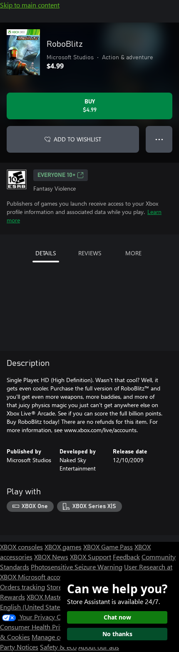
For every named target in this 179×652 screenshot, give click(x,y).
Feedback (126, 556)
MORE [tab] (133, 253)
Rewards (12, 596)
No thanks (117, 634)
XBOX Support (90, 556)
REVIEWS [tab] (89, 253)
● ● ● (159, 139)
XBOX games (63, 546)
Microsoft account (44, 576)
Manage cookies (55, 636)
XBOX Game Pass (108, 546)
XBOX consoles (21, 546)
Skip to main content (30, 4)
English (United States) (32, 606)
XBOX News (51, 556)
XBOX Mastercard (52, 596)
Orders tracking (22, 586)
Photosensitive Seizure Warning (76, 566)
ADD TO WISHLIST (77, 139)
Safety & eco (58, 646)
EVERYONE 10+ (56, 175)
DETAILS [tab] (45, 253)
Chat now (117, 617)
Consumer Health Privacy (36, 626)
